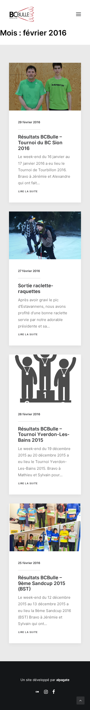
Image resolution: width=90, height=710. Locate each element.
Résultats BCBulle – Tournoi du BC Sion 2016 (40, 142)
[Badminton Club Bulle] (21, 14)
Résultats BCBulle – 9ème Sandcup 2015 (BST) (41, 583)
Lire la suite (28, 191)
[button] (78, 14)
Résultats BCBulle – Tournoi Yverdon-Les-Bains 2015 (44, 434)
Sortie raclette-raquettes (35, 288)
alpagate (63, 680)
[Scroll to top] (80, 700)
